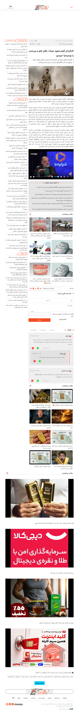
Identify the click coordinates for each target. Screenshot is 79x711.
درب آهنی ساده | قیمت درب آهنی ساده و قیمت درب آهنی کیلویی (16, 306)
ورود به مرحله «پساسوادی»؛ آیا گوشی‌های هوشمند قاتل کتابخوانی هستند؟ (51, 209)
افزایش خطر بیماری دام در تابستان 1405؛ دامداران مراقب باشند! (17, 296)
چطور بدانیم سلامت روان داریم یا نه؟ (16, 225)
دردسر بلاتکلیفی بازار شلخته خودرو (16, 84)
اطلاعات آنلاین (42, 7)
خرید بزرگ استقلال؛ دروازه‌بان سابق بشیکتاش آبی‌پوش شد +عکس (17, 134)
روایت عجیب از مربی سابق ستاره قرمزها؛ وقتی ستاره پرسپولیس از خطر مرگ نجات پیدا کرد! (16, 248)
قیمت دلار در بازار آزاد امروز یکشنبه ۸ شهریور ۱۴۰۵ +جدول (17, 74)
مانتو (72, 676)
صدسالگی (57, 698)
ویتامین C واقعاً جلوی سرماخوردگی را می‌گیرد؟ (16, 208)
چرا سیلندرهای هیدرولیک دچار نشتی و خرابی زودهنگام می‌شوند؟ (16, 263)
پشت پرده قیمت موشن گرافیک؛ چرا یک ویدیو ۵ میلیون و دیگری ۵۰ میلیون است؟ (16, 291)
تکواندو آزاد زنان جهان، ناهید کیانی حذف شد (17, 235)
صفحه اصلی (69, 41)
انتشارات (25, 698)
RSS (13, 698)
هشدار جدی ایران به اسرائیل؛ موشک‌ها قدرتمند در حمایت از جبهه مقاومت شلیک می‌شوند (16, 68)
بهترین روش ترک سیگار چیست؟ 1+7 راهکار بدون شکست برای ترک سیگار (17, 286)
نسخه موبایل (39, 683)
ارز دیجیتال (18, 676)
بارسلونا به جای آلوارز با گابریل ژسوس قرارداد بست (16, 163)
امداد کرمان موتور (48, 676)
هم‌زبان (49, 698)
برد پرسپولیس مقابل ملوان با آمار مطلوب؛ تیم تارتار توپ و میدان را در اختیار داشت (16, 190)
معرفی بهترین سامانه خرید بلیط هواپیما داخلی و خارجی (18, 258)
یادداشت (33, 698)
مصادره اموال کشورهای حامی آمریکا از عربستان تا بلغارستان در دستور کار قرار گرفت (16, 220)
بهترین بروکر (25, 676)
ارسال (39, 320)
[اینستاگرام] (13, 704)
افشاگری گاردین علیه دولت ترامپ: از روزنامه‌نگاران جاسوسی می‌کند (17, 197)
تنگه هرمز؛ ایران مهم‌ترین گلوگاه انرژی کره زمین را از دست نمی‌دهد (54, 187)
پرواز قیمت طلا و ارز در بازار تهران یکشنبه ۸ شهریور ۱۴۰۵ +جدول (18, 147)
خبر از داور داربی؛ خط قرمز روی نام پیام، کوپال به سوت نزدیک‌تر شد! (16, 152)
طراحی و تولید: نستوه (64, 709)
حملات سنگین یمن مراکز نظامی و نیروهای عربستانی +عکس (17, 158)
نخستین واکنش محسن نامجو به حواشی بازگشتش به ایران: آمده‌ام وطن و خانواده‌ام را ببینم (17, 105)
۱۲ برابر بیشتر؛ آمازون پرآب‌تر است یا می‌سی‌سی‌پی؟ (58, 191)
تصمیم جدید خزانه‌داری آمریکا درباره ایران (17, 56)
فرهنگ (63, 41)
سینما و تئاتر (58, 41)
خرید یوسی (40, 676)
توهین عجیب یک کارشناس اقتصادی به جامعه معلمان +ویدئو (17, 89)
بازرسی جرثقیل (65, 676)
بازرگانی (22, 254)
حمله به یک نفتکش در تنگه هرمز (17, 116)
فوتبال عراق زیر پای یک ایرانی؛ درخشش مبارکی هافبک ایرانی (18, 274)
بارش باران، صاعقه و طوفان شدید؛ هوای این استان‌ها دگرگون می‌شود (17, 169)
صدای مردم (42, 698)
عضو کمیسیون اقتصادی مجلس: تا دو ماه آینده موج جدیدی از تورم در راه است (16, 94)
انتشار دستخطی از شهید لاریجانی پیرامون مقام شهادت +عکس (18, 230)
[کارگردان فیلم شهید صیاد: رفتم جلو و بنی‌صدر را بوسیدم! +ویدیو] (51, 81)
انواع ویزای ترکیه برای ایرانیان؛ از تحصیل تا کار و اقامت (18, 269)
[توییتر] (10, 704)
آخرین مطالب (20, 99)
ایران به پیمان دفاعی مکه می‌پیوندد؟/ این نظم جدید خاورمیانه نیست (53, 194)
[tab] (22, 40)
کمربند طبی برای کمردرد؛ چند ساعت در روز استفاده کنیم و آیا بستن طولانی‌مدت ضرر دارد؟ (16, 280)
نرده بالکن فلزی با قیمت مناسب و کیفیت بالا (17, 301)
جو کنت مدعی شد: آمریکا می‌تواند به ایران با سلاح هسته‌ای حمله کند (17, 50)
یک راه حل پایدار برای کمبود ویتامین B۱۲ (17, 111)
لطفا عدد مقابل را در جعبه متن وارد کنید (63, 315)
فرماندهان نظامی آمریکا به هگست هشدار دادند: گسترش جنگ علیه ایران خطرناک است (17, 183)
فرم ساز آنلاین (57, 676)
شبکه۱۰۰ (65, 698)
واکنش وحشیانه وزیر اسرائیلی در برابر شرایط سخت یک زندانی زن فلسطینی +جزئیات (16, 127)
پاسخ (47, 348)
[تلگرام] (7, 704)
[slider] (40, 177)
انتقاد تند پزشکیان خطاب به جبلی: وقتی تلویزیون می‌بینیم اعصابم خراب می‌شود (17, 175)
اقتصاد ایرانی (33, 676)
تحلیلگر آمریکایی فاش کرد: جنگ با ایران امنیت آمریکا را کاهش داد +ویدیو (17, 62)
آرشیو (19, 698)
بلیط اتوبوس (11, 676)
